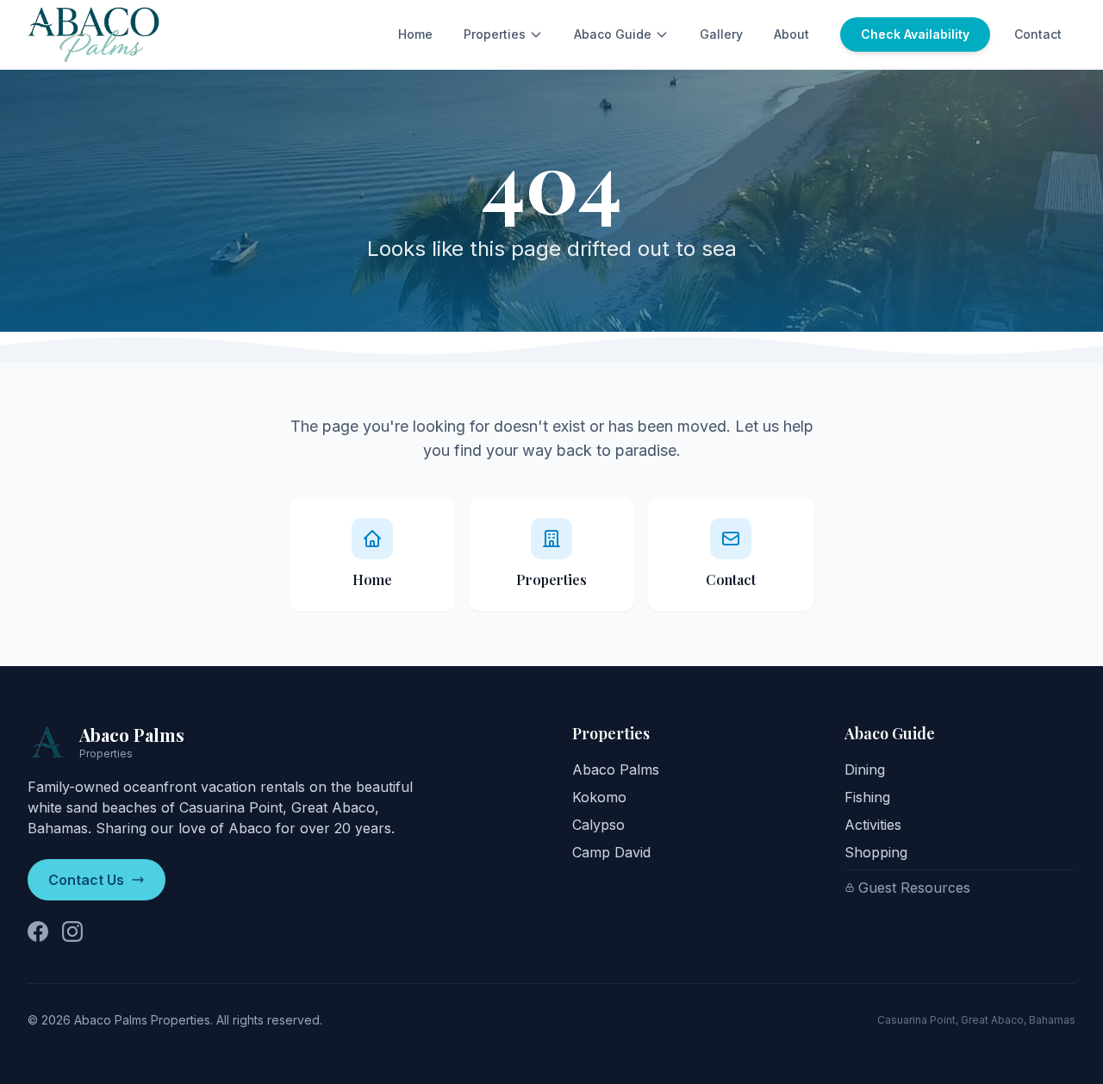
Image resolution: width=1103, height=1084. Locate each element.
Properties (495, 34)
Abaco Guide (612, 34)
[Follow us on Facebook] (38, 931)
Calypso (598, 824)
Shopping (875, 852)
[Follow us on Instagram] (72, 931)
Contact (1038, 34)
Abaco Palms (615, 769)
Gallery (721, 34)
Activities (872, 824)
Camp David (611, 852)
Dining (864, 769)
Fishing (867, 797)
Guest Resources (914, 887)
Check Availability (915, 34)
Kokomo (599, 797)
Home (415, 34)
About (791, 34)
